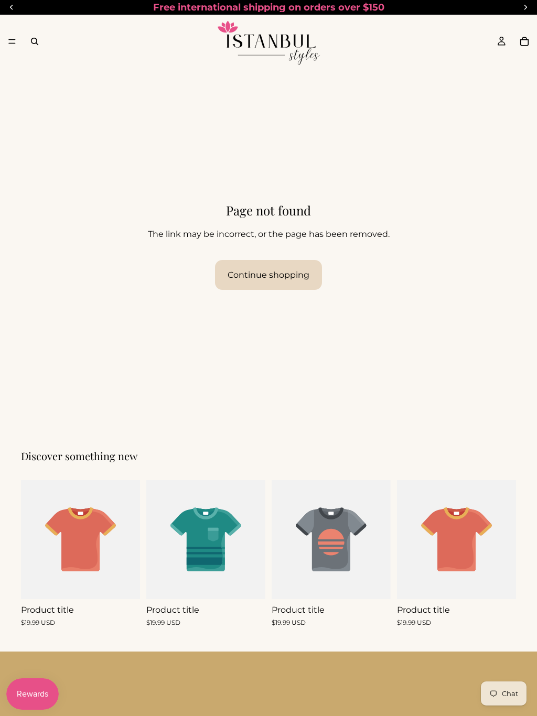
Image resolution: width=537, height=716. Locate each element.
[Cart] (524, 41)
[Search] (34, 41)
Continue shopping (268, 275)
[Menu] (12, 41)
